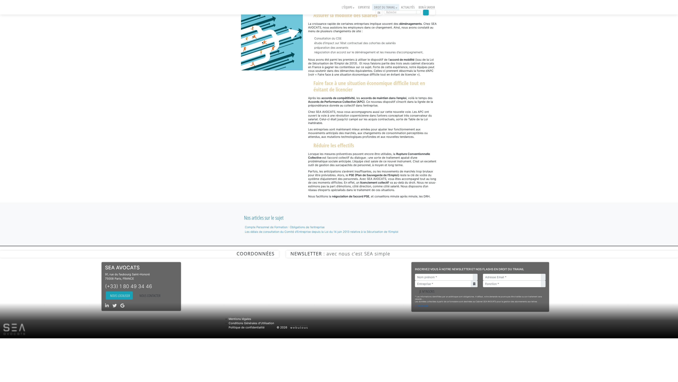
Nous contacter (149, 295)
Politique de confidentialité (246, 327)
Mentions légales (240, 319)
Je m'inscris (426, 291)
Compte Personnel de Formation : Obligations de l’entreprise (285, 227)
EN (379, 13)
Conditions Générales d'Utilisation (251, 323)
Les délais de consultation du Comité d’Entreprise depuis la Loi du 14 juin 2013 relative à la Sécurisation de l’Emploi (321, 231)
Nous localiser (119, 295)
